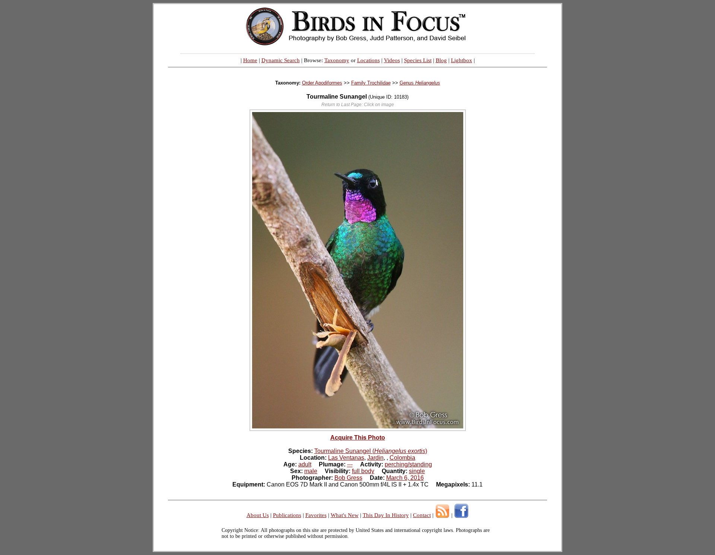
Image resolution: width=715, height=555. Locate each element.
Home (250, 60)
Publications (287, 515)
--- (350, 464)
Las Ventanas (346, 457)
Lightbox (461, 60)
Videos (392, 60)
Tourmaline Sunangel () (370, 451)
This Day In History (386, 515)
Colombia (402, 457)
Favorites (316, 515)
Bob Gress (348, 478)
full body (363, 471)
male (310, 471)
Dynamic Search (280, 60)
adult (304, 464)
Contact (422, 515)
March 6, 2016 (405, 478)
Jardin (375, 457)
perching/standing (408, 464)
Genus (420, 83)
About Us (258, 515)
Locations (368, 60)
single (417, 471)
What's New (345, 515)
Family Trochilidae (371, 83)
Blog (441, 60)
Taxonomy (336, 60)
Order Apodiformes (322, 83)
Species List (418, 60)
